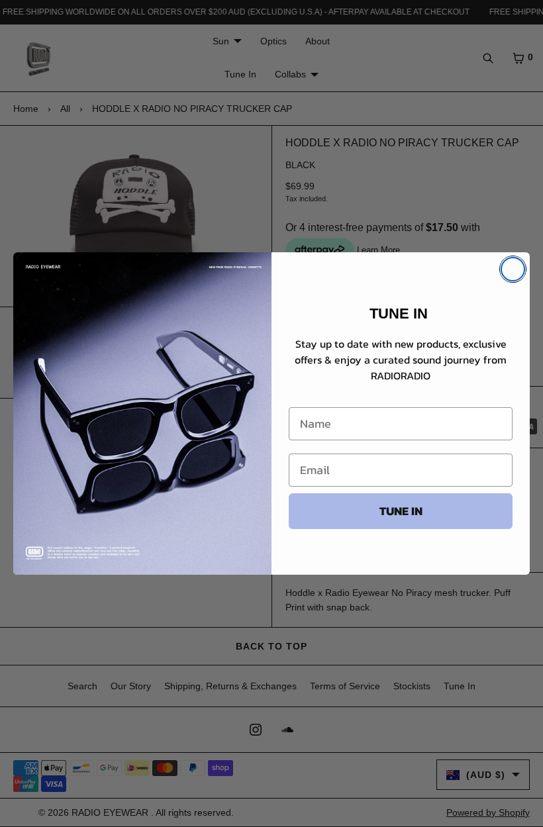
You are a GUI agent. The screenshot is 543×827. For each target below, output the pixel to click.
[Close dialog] (512, 269)
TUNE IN (400, 511)
